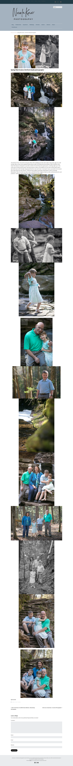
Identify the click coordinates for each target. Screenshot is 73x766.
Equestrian (20, 1)
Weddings (24, 1)
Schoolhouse (43, 1)
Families (15, 32)
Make (31, 760)
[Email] (60, 2)
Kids (16, 702)
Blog (11, 1)
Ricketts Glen (15, 1)
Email (12, 740)
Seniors (32, 1)
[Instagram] (58, 2)
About (39, 1)
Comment (13, 720)
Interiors (36, 1)
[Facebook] (56, 2)
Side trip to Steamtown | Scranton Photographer (51, 707)
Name (12, 735)
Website (12, 745)
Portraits (28, 1)
